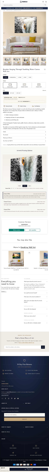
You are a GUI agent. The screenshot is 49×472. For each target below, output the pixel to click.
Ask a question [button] (32, 230)
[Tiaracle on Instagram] (9, 398)
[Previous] (4, 33)
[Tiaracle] (24, 2)
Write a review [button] (16, 230)
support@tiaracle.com (11, 392)
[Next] (45, 33)
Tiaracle (7, 460)
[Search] (45, 5)
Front (19, 185)
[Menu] (3, 1)
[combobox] (23, 5)
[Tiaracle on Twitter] (15, 398)
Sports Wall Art (9, 10)
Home (4, 10)
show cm (44, 90)
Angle (24, 185)
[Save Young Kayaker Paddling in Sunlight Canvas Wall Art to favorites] (29, 253)
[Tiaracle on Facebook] (5, 398)
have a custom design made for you (26, 342)
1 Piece (5, 77)
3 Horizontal (13, 77)
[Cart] (46, 1)
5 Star (19, 77)
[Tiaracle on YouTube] (18, 398)
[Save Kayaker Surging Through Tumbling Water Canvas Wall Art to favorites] (45, 69)
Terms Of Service (38, 460)
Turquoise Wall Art (41, 144)
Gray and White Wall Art (19, 144)
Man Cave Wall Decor (34, 144)
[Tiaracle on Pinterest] (12, 398)
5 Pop (30, 77)
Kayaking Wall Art (17, 10)
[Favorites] (43, 1)
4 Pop (25, 77)
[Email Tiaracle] (2, 398)
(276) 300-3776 (5, 395)
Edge (30, 185)
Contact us (3, 291)
